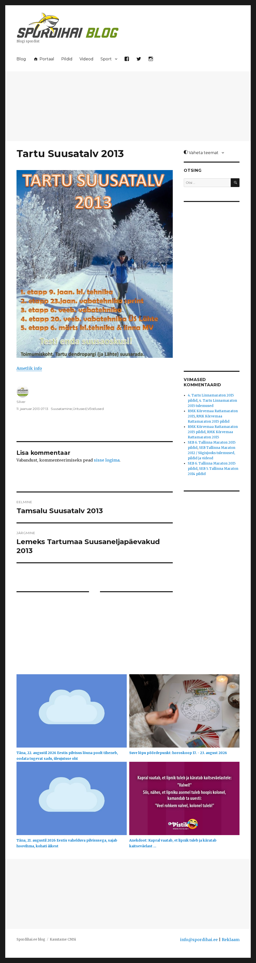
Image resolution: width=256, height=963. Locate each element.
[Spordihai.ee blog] (67, 24)
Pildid (66, 59)
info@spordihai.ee (199, 939)
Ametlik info (29, 368)
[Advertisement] (129, 107)
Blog (21, 59)
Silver (21, 402)
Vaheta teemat (203, 152)
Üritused (79, 409)
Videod (87, 59)
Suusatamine (61, 409)
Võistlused (95, 409)
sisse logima (107, 460)
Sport (106, 59)
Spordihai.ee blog (30, 939)
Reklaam (231, 939)
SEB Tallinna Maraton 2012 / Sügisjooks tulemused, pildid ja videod (211, 453)
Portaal (46, 59)
